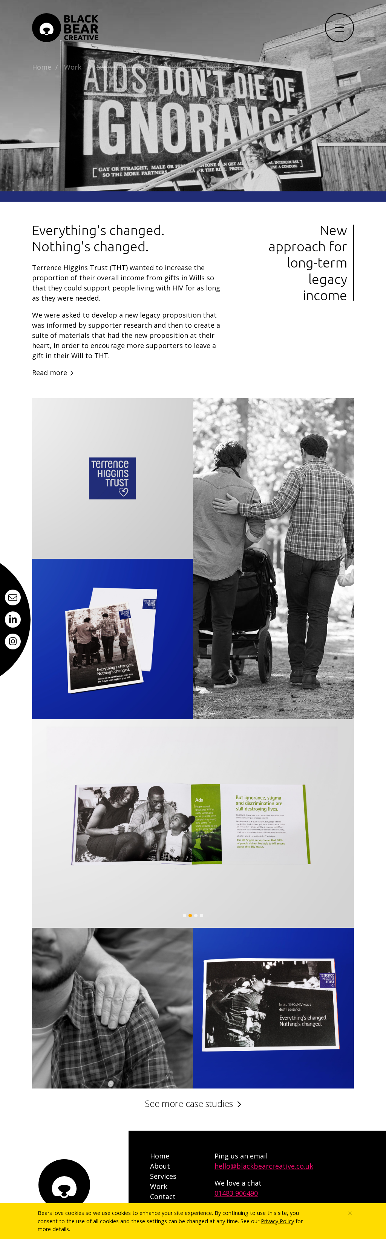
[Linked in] (13, 619)
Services (163, 1176)
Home (41, 66)
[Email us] (13, 597)
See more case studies (189, 1104)
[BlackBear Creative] (65, 27)
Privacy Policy (277, 1221)
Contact (163, 1196)
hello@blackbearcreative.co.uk (263, 1166)
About (160, 1166)
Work (72, 66)
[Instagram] (13, 641)
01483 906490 (236, 1193)
